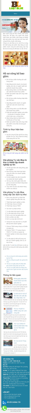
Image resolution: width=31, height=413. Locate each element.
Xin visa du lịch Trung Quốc (20, 342)
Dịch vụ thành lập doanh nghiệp (12, 394)
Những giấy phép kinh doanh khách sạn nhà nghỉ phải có (20, 281)
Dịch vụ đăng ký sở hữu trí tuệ (12, 396)
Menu (15, 13)
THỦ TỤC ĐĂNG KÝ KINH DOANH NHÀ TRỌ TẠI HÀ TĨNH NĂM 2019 (21, 327)
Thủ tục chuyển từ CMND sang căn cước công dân (20, 311)
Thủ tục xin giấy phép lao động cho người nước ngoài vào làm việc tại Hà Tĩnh (17, 269)
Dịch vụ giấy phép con (10, 398)
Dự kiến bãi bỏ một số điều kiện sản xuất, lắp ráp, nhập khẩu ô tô (20, 296)
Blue (15, 245)
